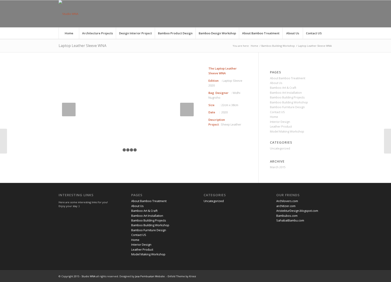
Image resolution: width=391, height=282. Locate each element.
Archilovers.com (287, 201)
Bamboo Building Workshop (278, 45)
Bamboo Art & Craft (283, 88)
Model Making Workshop (287, 131)
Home (254, 45)
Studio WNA (88, 276)
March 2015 (278, 167)
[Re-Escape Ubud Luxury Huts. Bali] (387, 141)
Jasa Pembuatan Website (150, 276)
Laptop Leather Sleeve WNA (82, 45)
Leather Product (281, 126)
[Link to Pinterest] (329, 13)
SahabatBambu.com (290, 220)
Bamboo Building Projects (287, 97)
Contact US (277, 112)
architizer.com (286, 206)
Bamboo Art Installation (286, 93)
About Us (276, 83)
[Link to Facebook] (322, 13)
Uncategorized (280, 148)
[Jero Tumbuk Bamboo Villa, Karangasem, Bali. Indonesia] (3, 141)
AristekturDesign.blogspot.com (297, 211)
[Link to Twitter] (315, 13)
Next (187, 109)
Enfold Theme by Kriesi (182, 276)
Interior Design (280, 122)
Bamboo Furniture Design (287, 107)
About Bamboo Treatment (287, 78)
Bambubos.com (287, 216)
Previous (69, 109)
